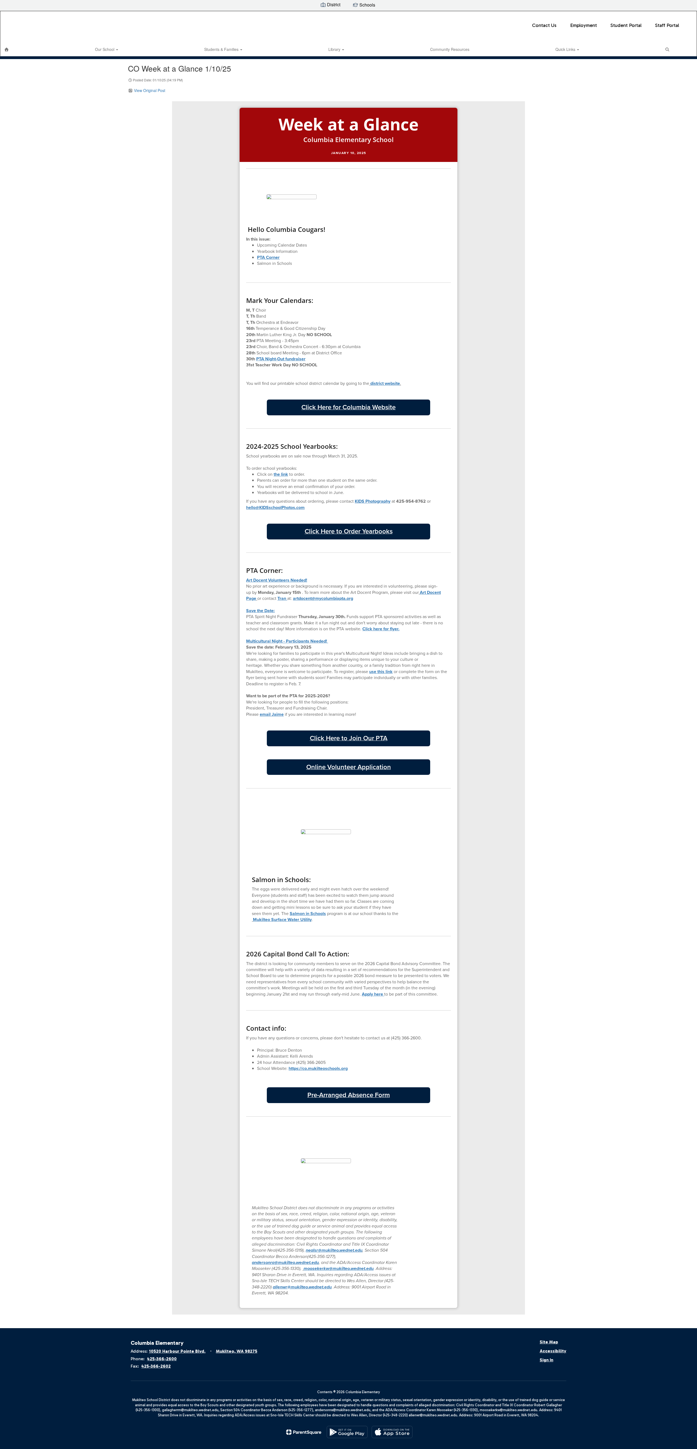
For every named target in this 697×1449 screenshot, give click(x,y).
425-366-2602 (156, 1366)
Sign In (546, 1359)
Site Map (549, 1341)
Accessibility (553, 1350)
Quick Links (565, 49)
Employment (583, 25)
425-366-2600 (162, 1358)
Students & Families (222, 49)
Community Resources (449, 49)
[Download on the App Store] (392, 1432)
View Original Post (149, 90)
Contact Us (544, 25)
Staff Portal (667, 25)
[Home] (6, 49)
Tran (282, 598)
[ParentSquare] (304, 1432)
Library (334, 49)
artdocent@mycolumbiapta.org (323, 598)
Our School (105, 49)
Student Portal (625, 25)
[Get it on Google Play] (347, 1432)
